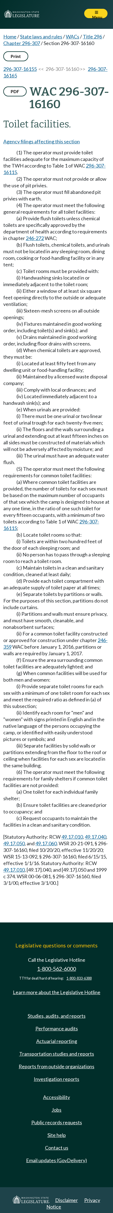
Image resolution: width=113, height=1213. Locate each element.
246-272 (35, 238)
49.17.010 (72, 837)
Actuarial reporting (56, 1041)
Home (9, 37)
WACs (72, 37)
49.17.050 (14, 843)
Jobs (56, 1110)
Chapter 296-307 (21, 43)
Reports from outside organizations (56, 1066)
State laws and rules (41, 37)
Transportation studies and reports (56, 1054)
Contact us (56, 1148)
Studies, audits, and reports (57, 1016)
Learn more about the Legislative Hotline (56, 992)
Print (16, 56)
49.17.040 (95, 837)
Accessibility (56, 1097)
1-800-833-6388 (79, 978)
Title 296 (92, 37)
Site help (56, 1135)
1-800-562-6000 (56, 969)
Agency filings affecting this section (41, 141)
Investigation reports (56, 1079)
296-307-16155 (20, 69)
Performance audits (56, 1028)
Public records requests (56, 1122)
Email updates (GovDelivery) (56, 1160)
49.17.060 (46, 843)
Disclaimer (66, 1200)
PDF (15, 91)
